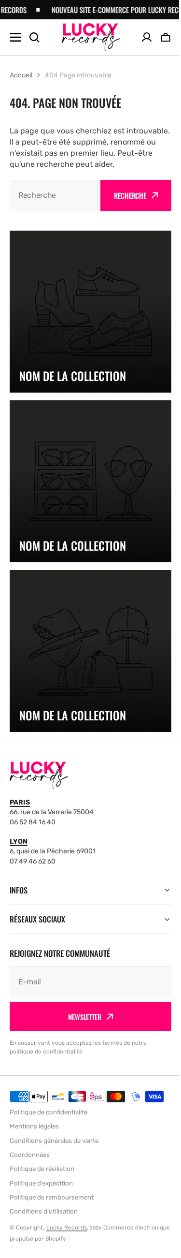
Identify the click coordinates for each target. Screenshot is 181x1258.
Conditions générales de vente (54, 1140)
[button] (165, 37)
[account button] (147, 37)
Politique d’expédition (41, 1183)
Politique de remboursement (52, 1197)
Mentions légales (34, 1126)
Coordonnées (30, 1154)
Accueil (21, 75)
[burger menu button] (15, 37)
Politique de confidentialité (48, 1112)
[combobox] (54, 195)
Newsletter (81, 1016)
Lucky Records (66, 1227)
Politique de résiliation (42, 1168)
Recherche (130, 195)
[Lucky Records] (91, 37)
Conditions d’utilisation (44, 1211)
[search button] (34, 37)
